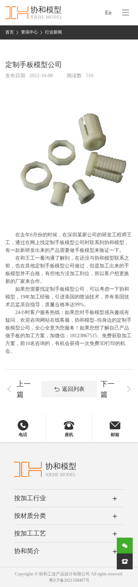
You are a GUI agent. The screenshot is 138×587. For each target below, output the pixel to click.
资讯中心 (29, 32)
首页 (9, 32)
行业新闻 (53, 32)
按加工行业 (30, 498)
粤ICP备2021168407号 (69, 580)
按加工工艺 (30, 533)
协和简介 (27, 551)
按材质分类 (30, 515)
